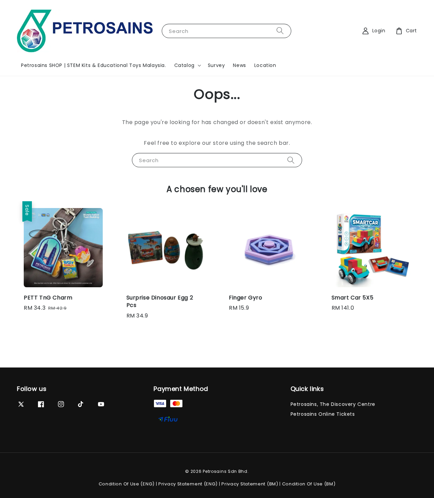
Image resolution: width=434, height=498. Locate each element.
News (239, 65)
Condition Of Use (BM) (309, 484)
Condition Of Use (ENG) (127, 484)
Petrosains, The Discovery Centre (333, 404)
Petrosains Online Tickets (323, 414)
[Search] (280, 30)
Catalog (184, 65)
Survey (216, 65)
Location (265, 65)
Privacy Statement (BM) (249, 484)
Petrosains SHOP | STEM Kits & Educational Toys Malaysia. (93, 65)
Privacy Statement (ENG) (188, 484)
